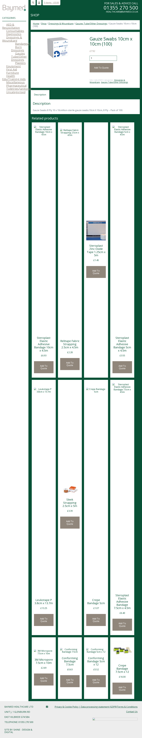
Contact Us (132, 711)
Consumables (15, 31)
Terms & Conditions (127, 706)
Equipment (13, 66)
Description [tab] (40, 94)
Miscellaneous (15, 82)
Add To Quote (101, 67)
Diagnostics (13, 34)
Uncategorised (15, 92)
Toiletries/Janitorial (18, 89)
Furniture (12, 73)
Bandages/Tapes (26, 44)
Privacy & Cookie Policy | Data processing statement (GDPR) (86, 706)
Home (36, 23)
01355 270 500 (121, 7)
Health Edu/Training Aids (14, 77)
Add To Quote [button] (43, 367)
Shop (35, 15)
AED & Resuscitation (11, 26)
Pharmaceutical (16, 85)
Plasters (20, 63)
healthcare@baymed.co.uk (122, 11)
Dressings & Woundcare (12, 38)
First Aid (11, 69)
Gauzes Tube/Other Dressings (19, 57)
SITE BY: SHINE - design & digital (18, 731)
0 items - (51, 2)
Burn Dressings (17, 48)
